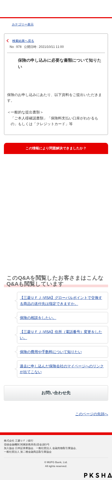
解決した (20, 168)
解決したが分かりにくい (32, 193)
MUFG (16, 8)
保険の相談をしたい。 (38, 318)
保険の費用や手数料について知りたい (51, 352)
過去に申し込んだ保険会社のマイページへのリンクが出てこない (62, 369)
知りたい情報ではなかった (34, 244)
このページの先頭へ (91, 414)
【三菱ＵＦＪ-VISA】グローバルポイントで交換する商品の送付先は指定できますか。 (61, 300)
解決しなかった (25, 219)
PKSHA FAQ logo (98, 475)
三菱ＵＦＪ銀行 (97, 9)
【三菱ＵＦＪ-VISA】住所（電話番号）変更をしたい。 (61, 335)
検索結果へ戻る (23, 41)
